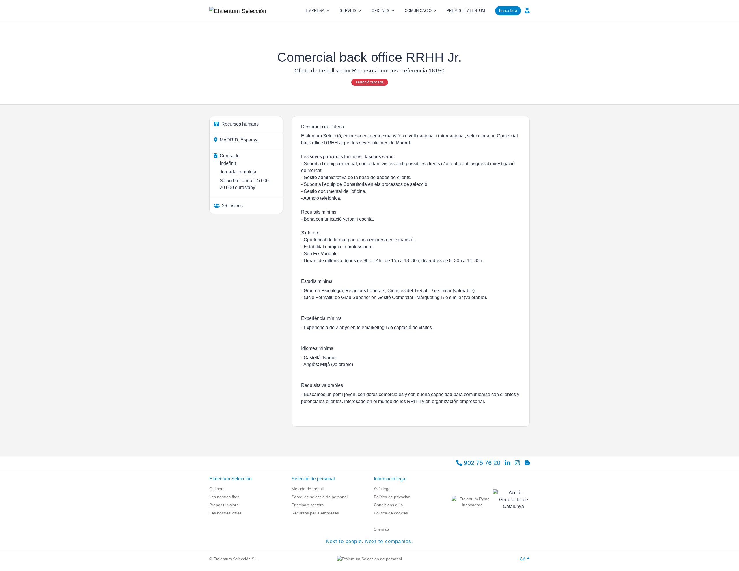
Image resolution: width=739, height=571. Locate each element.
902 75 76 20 (481, 462)
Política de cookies (391, 513)
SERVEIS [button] (348, 10)
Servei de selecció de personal (320, 497)
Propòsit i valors (223, 505)
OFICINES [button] (380, 10)
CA (522, 559)
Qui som (217, 488)
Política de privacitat (392, 497)
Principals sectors (308, 505)
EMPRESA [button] (315, 10)
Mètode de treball (308, 488)
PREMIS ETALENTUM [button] (466, 10)
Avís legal (382, 488)
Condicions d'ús (388, 505)
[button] (526, 10)
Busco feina (508, 10)
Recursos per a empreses (315, 513)
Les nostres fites (224, 497)
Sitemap (381, 529)
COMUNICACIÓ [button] (418, 10)
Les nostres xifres (225, 513)
